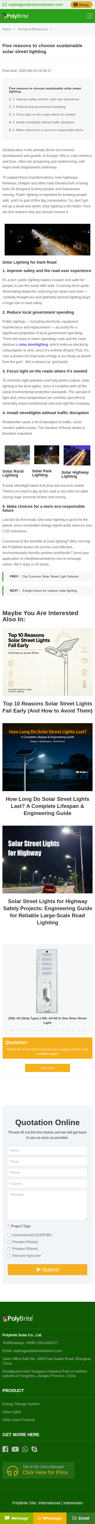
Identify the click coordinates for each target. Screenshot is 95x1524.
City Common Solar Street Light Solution (50, 576)
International (49, 1503)
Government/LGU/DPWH (32, 1235)
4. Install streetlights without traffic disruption (43, 122)
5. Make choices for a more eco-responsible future (48, 130)
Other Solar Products (18, 1420)
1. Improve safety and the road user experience (46, 99)
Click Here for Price (45, 1472)
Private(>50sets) (25, 1242)
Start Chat (47, 1068)
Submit (51, 1270)
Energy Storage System (21, 1404)
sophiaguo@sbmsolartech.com (35, 4)
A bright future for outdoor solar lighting (49, 590)
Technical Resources (33, 29)
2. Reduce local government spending (39, 106)
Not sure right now (26, 1255)
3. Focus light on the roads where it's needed (44, 114)
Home (6, 29)
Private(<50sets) (25, 1249)
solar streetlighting (33, 344)
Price (84, 5)
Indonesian (73, 1503)
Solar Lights (11, 1412)
